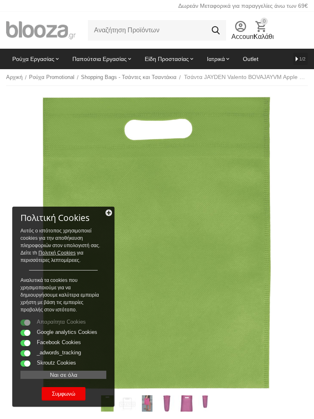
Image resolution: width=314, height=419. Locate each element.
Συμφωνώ (63, 394)
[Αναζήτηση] (216, 30)
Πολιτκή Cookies (57, 253)
